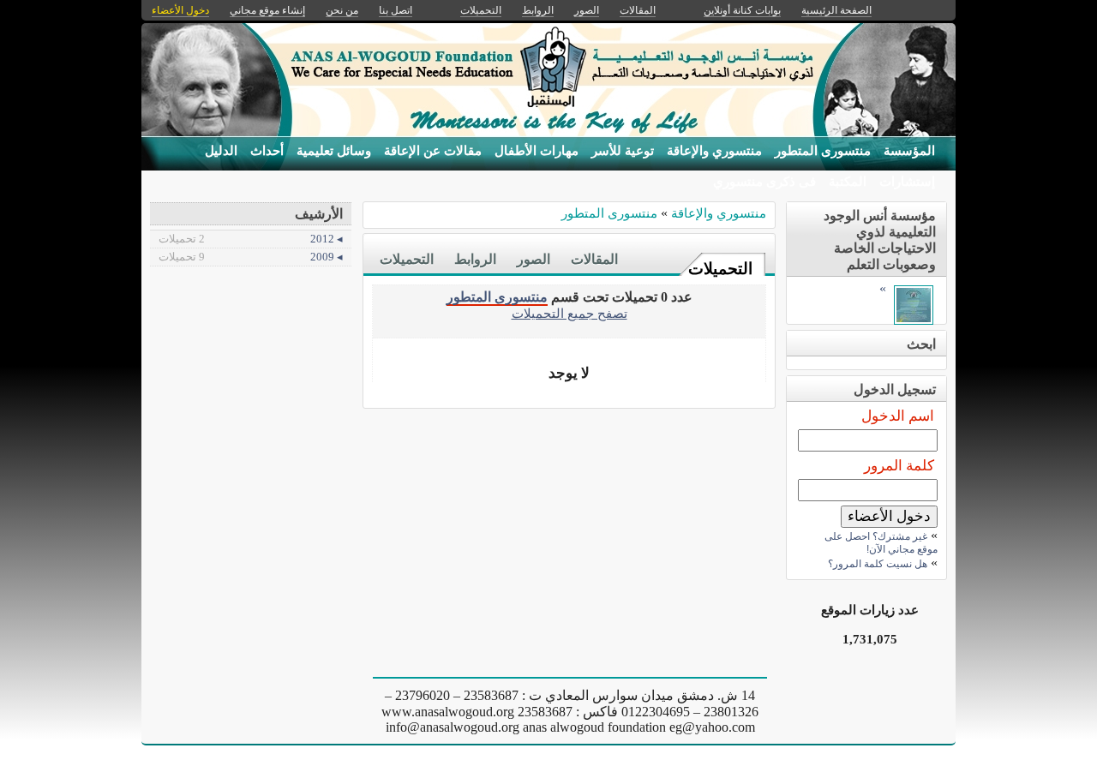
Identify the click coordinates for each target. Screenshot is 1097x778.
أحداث (267, 151)
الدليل (221, 151)
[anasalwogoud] (913, 320)
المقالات (594, 259)
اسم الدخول (897, 416)
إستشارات (907, 182)
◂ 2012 (251, 238)
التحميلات (720, 269)
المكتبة (847, 182)
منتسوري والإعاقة (714, 151)
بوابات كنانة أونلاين (742, 10)
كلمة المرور (899, 466)
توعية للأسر (622, 151)
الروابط (475, 259)
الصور (533, 259)
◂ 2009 (251, 256)
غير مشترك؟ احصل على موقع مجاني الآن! (881, 542)
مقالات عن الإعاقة (433, 151)
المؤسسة (909, 151)
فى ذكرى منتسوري (764, 182)
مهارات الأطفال (536, 151)
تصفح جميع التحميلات (569, 313)
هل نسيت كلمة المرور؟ (877, 564)
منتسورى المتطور (823, 151)
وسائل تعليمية (334, 151)
